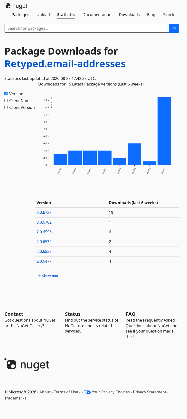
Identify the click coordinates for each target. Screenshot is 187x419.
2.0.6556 (44, 232)
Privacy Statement (149, 392)
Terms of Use (66, 392)
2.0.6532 (44, 241)
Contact (13, 314)
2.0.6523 (44, 251)
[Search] (174, 28)
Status (73, 314)
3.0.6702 (44, 222)
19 (111, 212)
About (45, 392)
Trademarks (15, 398)
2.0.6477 (44, 261)
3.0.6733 (44, 212)
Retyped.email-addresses (65, 63)
